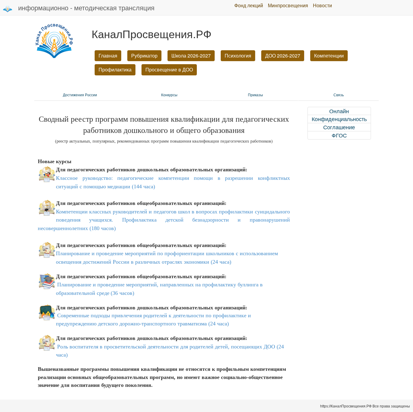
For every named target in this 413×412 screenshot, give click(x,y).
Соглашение (339, 127)
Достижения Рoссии (80, 94)
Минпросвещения (288, 5)
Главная (108, 55)
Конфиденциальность (339, 119)
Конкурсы (169, 94)
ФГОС (339, 135)
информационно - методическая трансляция (86, 7)
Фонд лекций (248, 5)
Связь (338, 94)
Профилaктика (115, 69)
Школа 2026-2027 (191, 55)
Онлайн (339, 111)
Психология (238, 55)
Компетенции (329, 55)
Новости (322, 5)
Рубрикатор (144, 55)
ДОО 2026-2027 (282, 55)
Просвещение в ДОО (169, 69)
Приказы (255, 94)
